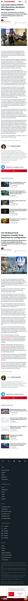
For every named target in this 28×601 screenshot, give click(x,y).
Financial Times (23, 285)
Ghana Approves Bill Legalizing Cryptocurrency (16, 436)
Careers (3, 550)
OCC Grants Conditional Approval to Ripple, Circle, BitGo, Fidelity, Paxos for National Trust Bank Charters (18, 192)
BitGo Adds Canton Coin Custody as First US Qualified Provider (18, 219)
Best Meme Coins (5, 516)
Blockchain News (5, 371)
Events (3, 494)
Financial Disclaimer (6, 557)
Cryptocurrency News (13, 140)
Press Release (4, 479)
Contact (3, 548)
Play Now (26, 598)
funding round (4, 346)
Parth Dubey (13, 438)
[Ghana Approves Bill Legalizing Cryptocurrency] (5, 437)
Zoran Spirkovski (14, 185)
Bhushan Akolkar (14, 213)
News (19, 140)
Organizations (4, 489)
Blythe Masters (8, 338)
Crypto (3, 474)
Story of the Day (5, 470)
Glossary (3, 499)
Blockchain (4, 477)
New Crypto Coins (5, 513)
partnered (15, 335)
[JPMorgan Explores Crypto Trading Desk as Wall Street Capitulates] (5, 429)
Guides (3, 496)
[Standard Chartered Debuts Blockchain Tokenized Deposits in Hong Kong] (5, 446)
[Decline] (25, 587)
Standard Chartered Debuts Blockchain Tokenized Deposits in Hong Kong (18, 444)
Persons (3, 492)
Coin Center (3, 51)
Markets (3, 472)
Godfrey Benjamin (14, 203)
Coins (2, 487)
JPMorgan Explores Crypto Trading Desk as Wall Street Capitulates (18, 427)
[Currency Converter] (25, 2)
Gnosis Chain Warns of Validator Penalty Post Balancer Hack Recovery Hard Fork (18, 418)
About (2, 545)
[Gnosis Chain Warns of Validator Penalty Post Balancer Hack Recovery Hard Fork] (5, 420)
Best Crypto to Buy (5, 506)
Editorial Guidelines (6, 552)
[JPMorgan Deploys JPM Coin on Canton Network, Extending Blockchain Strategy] (5, 411)
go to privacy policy (20, 594)
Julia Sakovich (13, 429)
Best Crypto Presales (6, 511)
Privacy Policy (4, 559)
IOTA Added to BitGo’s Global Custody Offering (18, 201)
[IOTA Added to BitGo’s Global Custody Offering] (5, 203)
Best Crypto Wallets (6, 518)
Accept (11, 594)
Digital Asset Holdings (5, 336)
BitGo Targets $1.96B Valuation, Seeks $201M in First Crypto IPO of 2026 (18, 183)
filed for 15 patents (5, 363)
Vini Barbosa (13, 195)
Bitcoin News (4, 140)
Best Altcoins (4, 509)
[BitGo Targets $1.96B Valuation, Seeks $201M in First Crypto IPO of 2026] (5, 184)
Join (14, 170)
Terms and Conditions (6, 555)
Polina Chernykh (7, 249)
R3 (1, 354)
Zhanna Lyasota (7, 21)
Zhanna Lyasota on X (5, 162)
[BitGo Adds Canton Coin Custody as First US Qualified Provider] (5, 221)
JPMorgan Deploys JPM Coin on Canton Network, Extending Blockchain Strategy (18, 410)
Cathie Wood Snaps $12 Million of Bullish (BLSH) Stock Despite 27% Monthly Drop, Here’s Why (18, 211)
